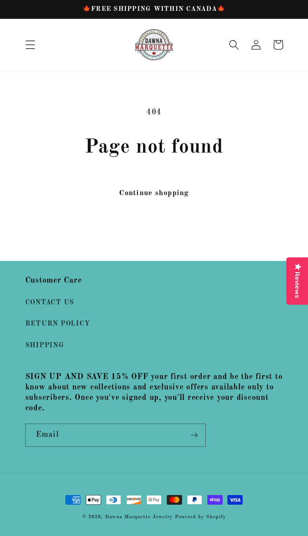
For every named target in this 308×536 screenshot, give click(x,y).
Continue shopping (153, 193)
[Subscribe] (194, 435)
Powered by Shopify (200, 517)
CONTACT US (50, 302)
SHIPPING (44, 345)
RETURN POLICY (57, 323)
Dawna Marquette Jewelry (139, 517)
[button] (30, 45)
